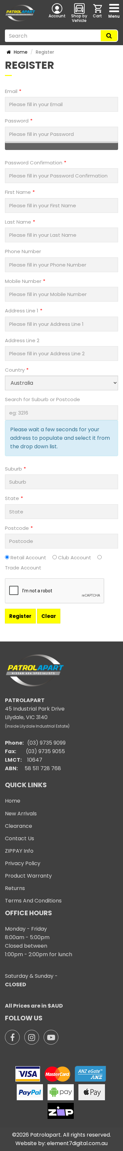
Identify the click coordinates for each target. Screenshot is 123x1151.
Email (11, 91)
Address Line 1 (21, 310)
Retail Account (28, 557)
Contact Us (19, 838)
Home (20, 52)
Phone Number (23, 251)
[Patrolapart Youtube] (51, 1037)
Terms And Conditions (33, 900)
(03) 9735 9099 (46, 743)
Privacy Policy (22, 863)
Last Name (18, 221)
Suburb (13, 468)
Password (17, 120)
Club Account (74, 557)
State (12, 498)
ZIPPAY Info (19, 851)
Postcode (17, 528)
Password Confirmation (33, 162)
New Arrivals (21, 813)
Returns (15, 888)
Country (15, 369)
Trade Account (23, 567)
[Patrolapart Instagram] (31, 1037)
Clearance (18, 826)
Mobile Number (23, 281)
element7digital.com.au (77, 1143)
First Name (18, 192)
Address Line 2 (22, 340)
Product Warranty (28, 876)
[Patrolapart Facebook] (12, 1037)
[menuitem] (98, 12)
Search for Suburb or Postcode (42, 399)
